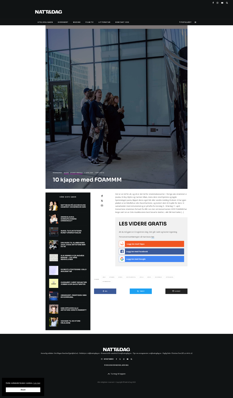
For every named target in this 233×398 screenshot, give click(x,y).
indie (120, 277)
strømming (107, 281)
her (152, 237)
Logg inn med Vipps (135, 244)
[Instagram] (217, 2)
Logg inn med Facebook (137, 251)
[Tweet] (102, 201)
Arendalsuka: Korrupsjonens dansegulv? (69, 219)
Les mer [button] (36, 383)
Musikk (66, 173)
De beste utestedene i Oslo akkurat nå (74, 270)
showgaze (159, 277)
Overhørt (63, 22)
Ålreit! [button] (23, 390)
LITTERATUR (105, 22)
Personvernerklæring (116, 365)
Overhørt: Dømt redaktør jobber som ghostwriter (74, 283)
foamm (112, 277)
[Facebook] (213, 2)
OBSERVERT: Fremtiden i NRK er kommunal (74, 296)
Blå (104, 277)
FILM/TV (90, 22)
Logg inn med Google (136, 259)
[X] (120, 359)
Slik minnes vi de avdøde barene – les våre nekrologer (72, 257)
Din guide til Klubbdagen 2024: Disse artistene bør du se (73, 245)
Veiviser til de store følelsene (70, 322)
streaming (170, 277)
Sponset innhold (76, 173)
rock (149, 277)
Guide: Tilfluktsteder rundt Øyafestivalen (71, 232)
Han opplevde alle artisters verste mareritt (74, 309)
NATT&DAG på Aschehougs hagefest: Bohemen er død (73, 206)
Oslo (141, 277)
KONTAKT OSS (122, 22)
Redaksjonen (57, 173)
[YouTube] (222, 2)
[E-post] (102, 205)
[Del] (102, 196)
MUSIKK (77, 22)
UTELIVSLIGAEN (45, 22)
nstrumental (131, 277)
